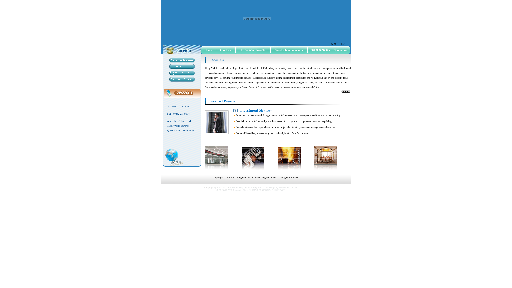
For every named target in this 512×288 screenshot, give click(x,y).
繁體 (333, 43)
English (344, 44)
